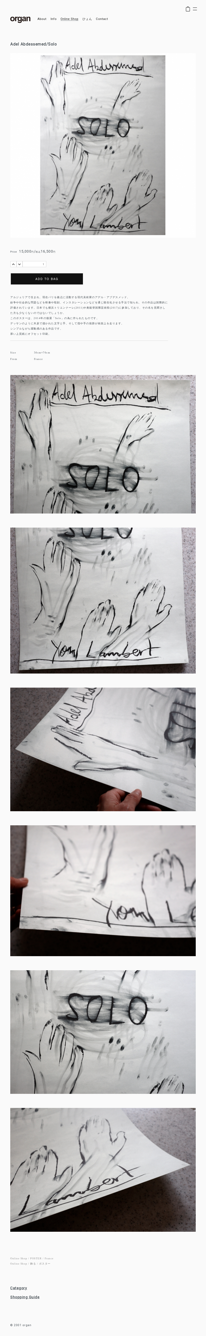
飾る (33, 1263)
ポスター (45, 1263)
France (49, 1258)
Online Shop (18, 1258)
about (41, 19)
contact (102, 19)
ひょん (87, 19)
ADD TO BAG (47, 279)
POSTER (36, 1258)
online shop (69, 19)
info (53, 19)
